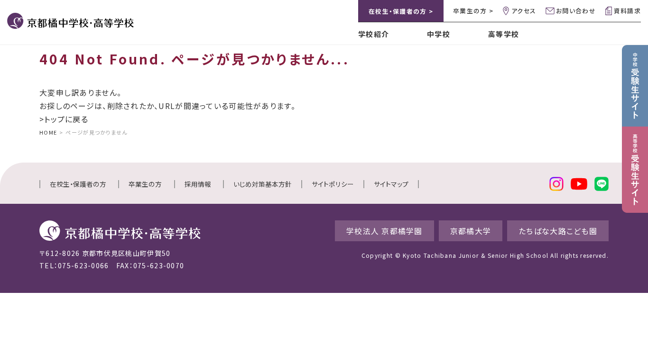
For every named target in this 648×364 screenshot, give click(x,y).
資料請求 (627, 10)
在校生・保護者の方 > (401, 11)
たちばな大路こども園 (557, 231)
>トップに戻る (63, 119)
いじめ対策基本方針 (262, 184)
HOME (48, 132)
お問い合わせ (576, 10)
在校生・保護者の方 (78, 184)
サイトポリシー (333, 184)
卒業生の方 (145, 184)
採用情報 (198, 184)
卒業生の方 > (473, 10)
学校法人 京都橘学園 (384, 231)
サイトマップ (391, 184)
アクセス (523, 10)
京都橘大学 (470, 231)
